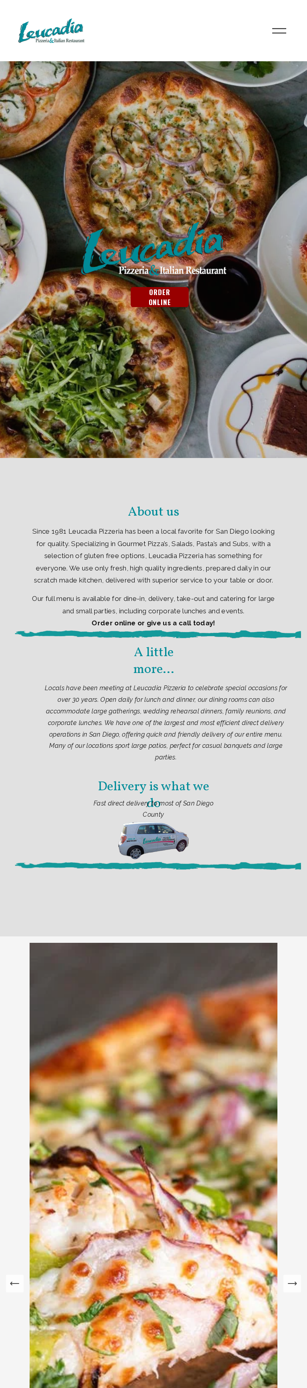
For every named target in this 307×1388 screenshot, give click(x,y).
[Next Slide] (292, 1283)
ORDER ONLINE (160, 297)
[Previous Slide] (15, 1283)
